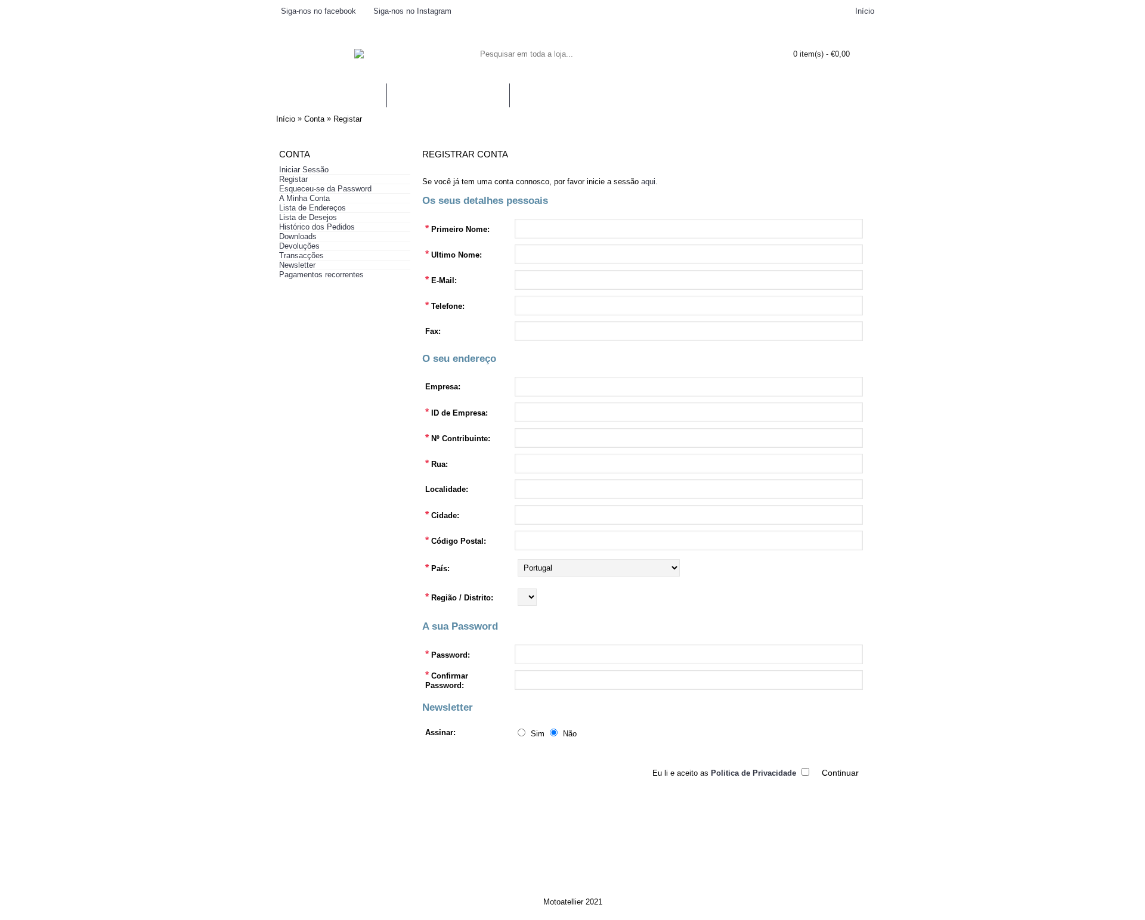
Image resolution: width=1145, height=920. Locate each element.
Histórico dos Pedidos (317, 226)
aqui (648, 181)
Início (285, 118)
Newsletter (297, 265)
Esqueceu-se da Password (325, 188)
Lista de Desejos (308, 217)
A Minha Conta (304, 198)
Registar (347, 118)
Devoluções (299, 245)
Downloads (298, 236)
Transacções (301, 255)
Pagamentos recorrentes (321, 274)
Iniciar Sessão (304, 169)
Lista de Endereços (312, 207)
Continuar (840, 772)
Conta (314, 118)
